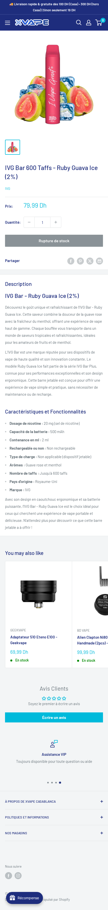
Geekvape (18, 630)
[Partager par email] (99, 260)
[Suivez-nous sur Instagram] (18, 875)
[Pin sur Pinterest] (80, 260)
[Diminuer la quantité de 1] (29, 222)
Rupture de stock (54, 240)
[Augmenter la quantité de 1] (55, 222)
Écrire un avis (54, 717)
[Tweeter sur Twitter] (89, 260)
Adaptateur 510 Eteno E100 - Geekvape (33, 640)
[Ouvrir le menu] (7, 23)
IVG (7, 188)
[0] (99, 23)
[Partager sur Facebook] (70, 260)
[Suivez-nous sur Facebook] (8, 875)
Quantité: (13, 222)
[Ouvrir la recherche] (79, 22)
